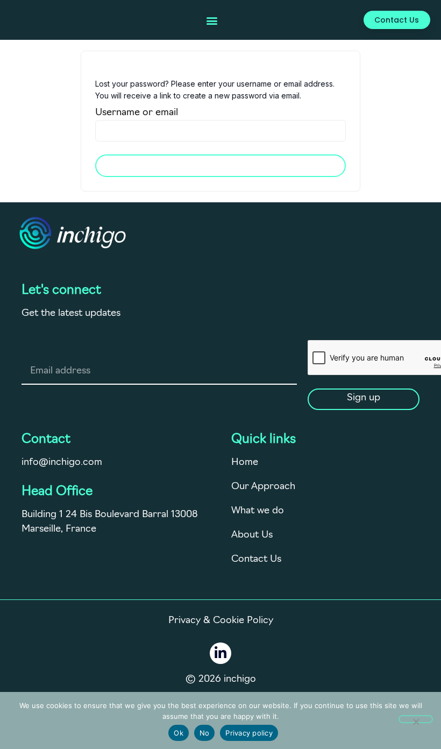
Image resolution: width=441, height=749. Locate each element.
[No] (416, 719)
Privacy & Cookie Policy (220, 621)
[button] (211, 20)
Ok (178, 733)
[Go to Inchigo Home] (72, 233)
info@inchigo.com (62, 463)
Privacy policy (249, 733)
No (205, 733)
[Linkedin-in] (220, 653)
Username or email (136, 113)
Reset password (220, 166)
